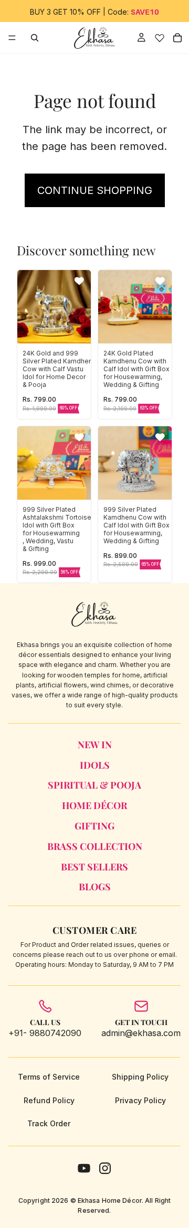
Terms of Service (49, 1076)
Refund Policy (49, 1100)
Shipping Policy (140, 1076)
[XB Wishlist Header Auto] (159, 37)
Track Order (48, 1123)
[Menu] (12, 38)
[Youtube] (84, 1168)
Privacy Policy (140, 1100)
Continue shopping (94, 190)
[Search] (34, 37)
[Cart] (177, 37)
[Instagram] (105, 1168)
